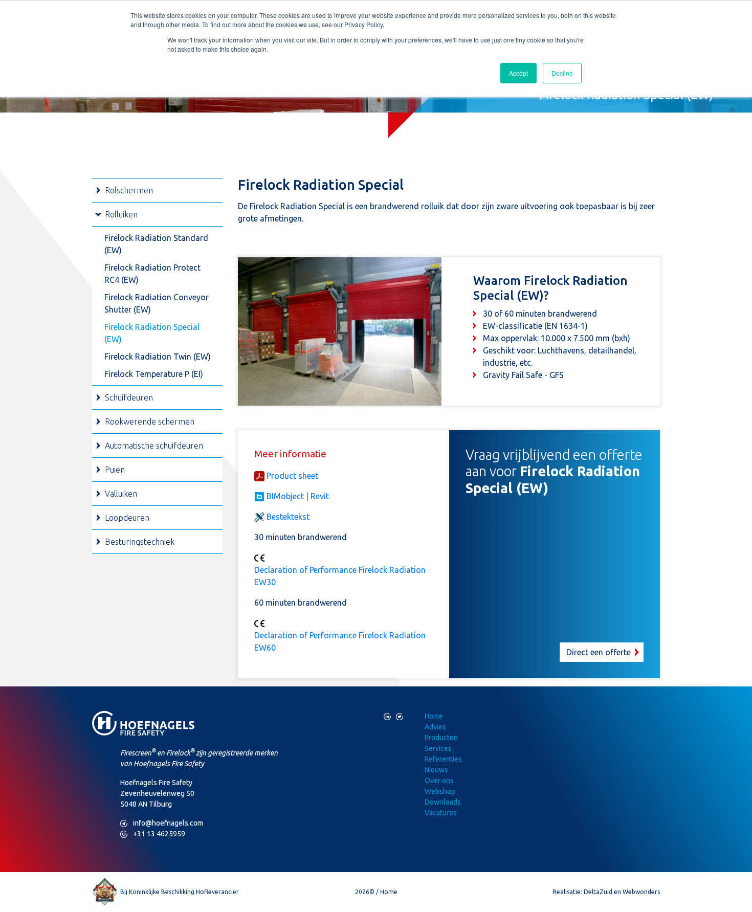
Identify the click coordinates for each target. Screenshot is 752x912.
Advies (435, 727)
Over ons (439, 780)
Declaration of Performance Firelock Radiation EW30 (340, 576)
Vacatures (441, 813)
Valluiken (121, 493)
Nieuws (436, 770)
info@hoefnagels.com (161, 823)
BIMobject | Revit (298, 496)
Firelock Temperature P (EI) (153, 374)
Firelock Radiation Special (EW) (152, 333)
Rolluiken (121, 214)
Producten (441, 737)
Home (434, 716)
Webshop (440, 791)
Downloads (443, 802)
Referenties (443, 759)
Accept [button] (518, 73)
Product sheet (292, 475)
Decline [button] (562, 73)
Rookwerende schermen (149, 421)
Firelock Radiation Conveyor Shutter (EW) (156, 303)
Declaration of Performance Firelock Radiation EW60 (340, 641)
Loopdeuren (127, 517)
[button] (554, 554)
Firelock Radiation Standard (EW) (156, 244)
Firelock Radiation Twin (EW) (157, 356)
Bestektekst (288, 516)
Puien (115, 469)
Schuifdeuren (129, 397)
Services (438, 748)
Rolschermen (129, 190)
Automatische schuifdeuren (154, 445)
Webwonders (641, 891)
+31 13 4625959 (152, 834)
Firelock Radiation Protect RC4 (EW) (152, 273)
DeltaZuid (598, 891)
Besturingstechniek (139, 541)
